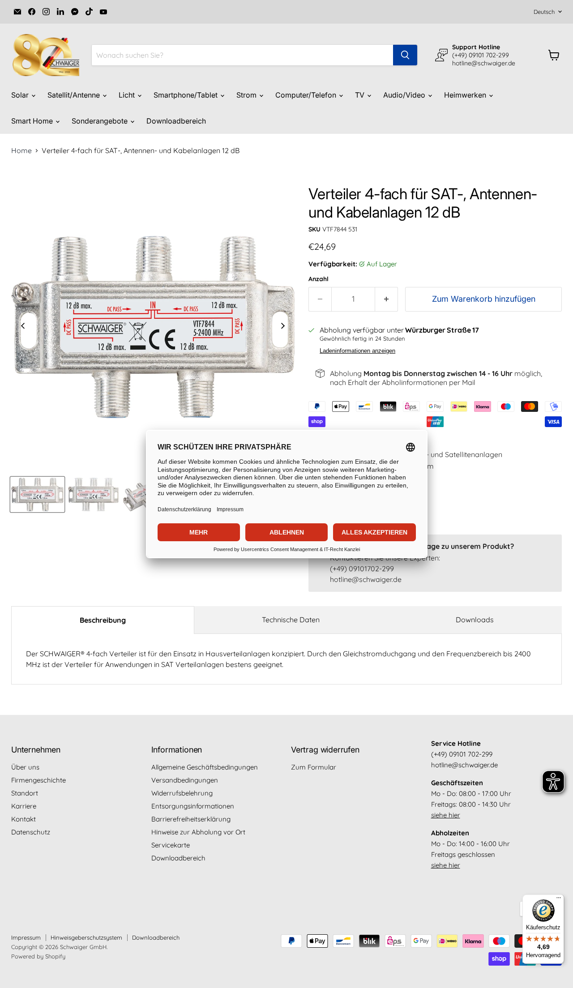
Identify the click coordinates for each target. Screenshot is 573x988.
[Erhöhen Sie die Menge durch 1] (386, 299)
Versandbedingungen (184, 780)
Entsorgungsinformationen (192, 806)
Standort (24, 793)
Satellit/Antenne (74, 94)
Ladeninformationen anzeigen (357, 351)
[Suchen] (405, 55)
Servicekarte (170, 845)
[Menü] (558, 899)
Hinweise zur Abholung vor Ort (198, 832)
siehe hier (445, 815)
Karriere (23, 806)
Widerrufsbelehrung (182, 793)
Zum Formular (313, 767)
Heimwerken (466, 94)
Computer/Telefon (306, 94)
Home (21, 150)
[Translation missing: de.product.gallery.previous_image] (23, 326)
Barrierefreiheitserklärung (191, 819)
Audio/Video (405, 94)
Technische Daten (291, 619)
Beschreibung (103, 620)
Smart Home (33, 120)
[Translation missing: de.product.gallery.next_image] (283, 326)
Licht (128, 94)
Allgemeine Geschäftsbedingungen (204, 767)
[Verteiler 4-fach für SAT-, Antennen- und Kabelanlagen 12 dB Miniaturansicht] (37, 494)
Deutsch (544, 11)
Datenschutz (30, 832)
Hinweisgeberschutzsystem (86, 937)
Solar (20, 94)
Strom (247, 94)
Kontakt (23, 819)
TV (360, 94)
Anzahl (318, 278)
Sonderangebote (100, 120)
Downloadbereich (176, 120)
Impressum (26, 937)
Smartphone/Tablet (186, 94)
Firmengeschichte (38, 780)
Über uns (25, 767)
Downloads (475, 619)
